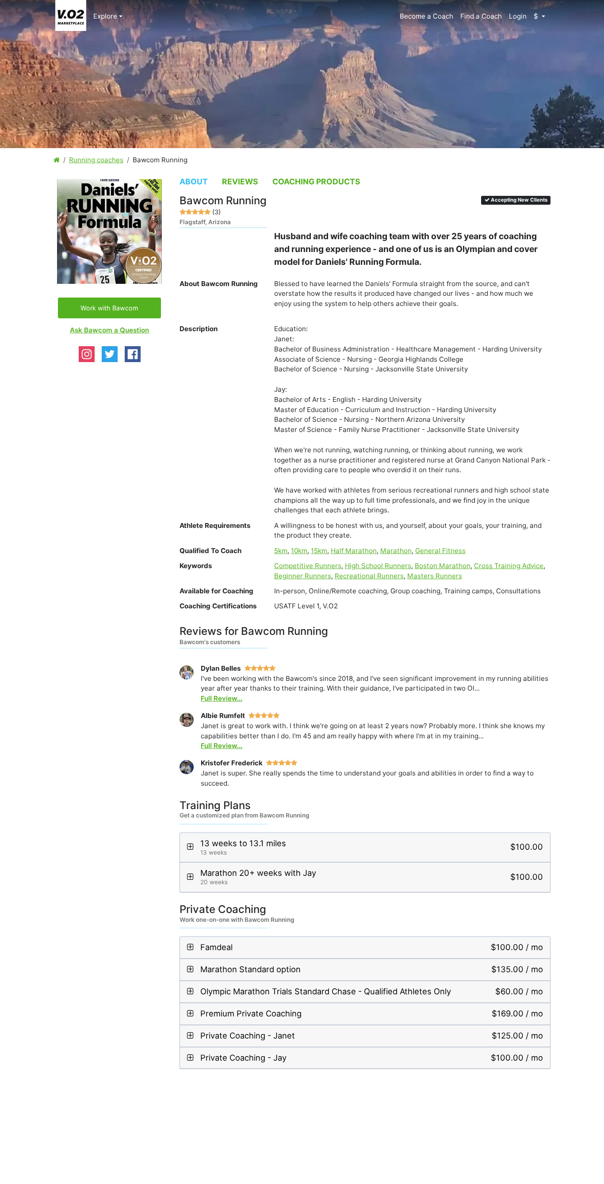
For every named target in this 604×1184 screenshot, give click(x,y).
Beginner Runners (302, 576)
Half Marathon (354, 550)
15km (319, 550)
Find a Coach (481, 16)
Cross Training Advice (508, 565)
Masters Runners (434, 576)
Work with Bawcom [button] (109, 308)
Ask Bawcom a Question (109, 330)
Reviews (240, 181)
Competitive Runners (307, 565)
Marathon (396, 550)
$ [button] (537, 16)
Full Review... (221, 698)
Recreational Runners (369, 576)
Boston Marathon (442, 565)
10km (299, 550)
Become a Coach (426, 16)
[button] (109, 307)
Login (518, 16)
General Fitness (440, 550)
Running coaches (96, 160)
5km (280, 550)
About (194, 181)
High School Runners (378, 565)
